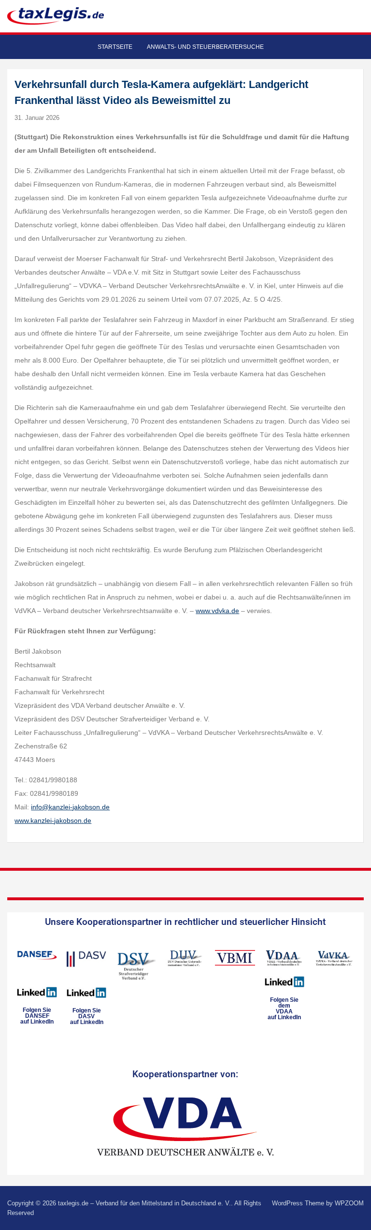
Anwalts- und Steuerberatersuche (205, 47)
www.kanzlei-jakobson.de (52, 820)
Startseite (115, 47)
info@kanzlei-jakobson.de (70, 807)
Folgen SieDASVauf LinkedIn (86, 1016)
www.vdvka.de (217, 611)
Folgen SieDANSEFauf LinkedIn (37, 1016)
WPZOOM (349, 1203)
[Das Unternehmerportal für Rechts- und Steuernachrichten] (55, 15)
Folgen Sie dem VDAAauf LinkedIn (284, 1008)
